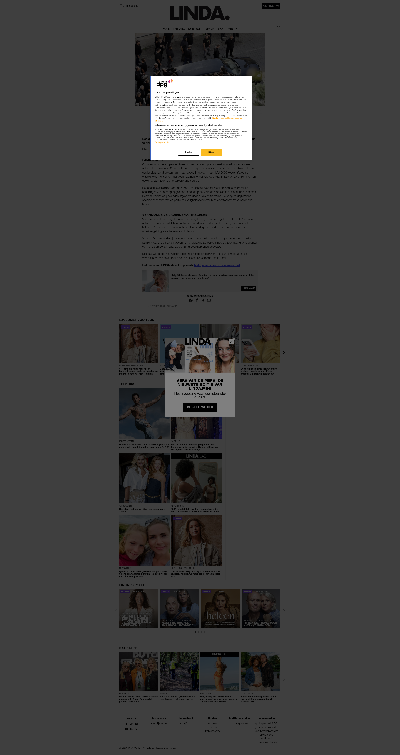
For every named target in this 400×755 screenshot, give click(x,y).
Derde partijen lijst (162, 142)
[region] (201, 118)
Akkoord (211, 152)
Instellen (188, 152)
